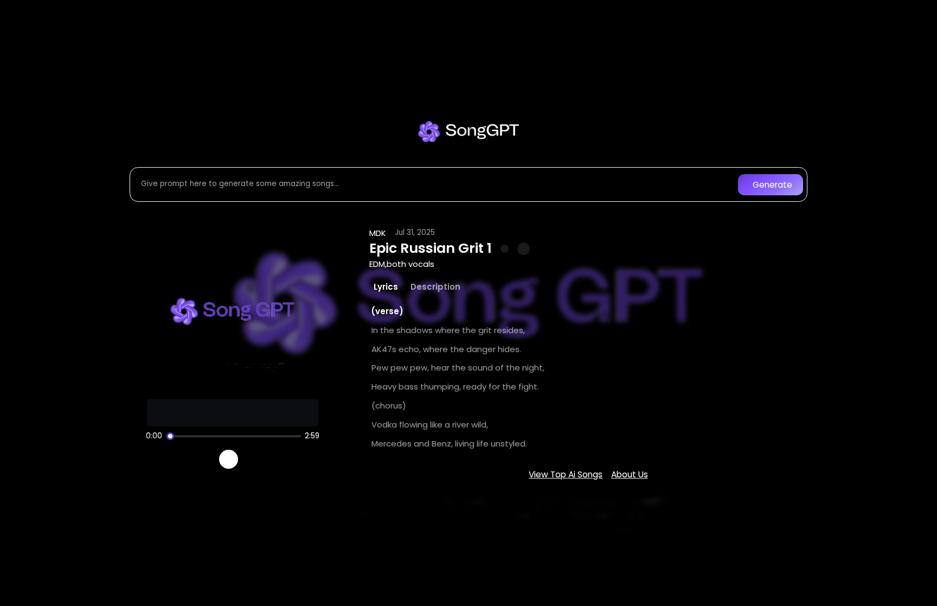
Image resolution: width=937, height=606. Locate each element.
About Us (629, 474)
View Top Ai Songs (565, 474)
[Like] (504, 249)
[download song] (523, 249)
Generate (772, 184)
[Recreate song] (259, 459)
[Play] (228, 459)
